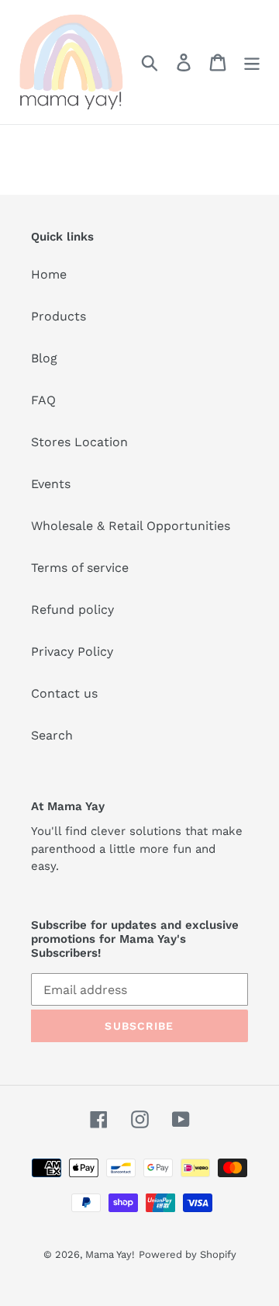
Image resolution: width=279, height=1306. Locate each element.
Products (58, 316)
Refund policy (72, 609)
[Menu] (252, 62)
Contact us (64, 693)
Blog (44, 358)
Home (49, 274)
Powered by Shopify (187, 1254)
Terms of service (80, 567)
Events (51, 483)
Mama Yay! (110, 1254)
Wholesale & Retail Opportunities (130, 525)
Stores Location (79, 442)
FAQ (43, 400)
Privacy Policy (72, 651)
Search (52, 735)
